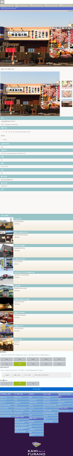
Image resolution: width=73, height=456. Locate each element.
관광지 (7, 375)
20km (59, 364)
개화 (16, 400)
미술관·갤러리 (33, 400)
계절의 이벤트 (19, 416)
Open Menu (2, 2)
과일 (45, 419)
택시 (60, 399)
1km (59, 359)
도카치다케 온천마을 (5, 416)
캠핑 (31, 432)
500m (46, 359)
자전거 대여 (61, 402)
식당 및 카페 (47, 397)
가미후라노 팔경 (5, 394)
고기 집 (46, 416)
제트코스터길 (3, 397)
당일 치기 (32, 435)
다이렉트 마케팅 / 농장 (49, 413)
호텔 (31, 427)
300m (33, 359)
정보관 (31, 405)
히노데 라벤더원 (4, 408)
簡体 (16, 4)
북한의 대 (17, 420)
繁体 (30, 4)
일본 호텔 (32, 421)
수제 (31, 415)
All (33, 383)
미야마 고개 (3, 400)
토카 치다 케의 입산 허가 (21, 425)
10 (19, 383)
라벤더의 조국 (18, 397)
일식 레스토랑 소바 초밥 (50, 405)
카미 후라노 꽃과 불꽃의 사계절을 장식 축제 (21, 428)
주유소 (60, 404)
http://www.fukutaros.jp (7, 179)
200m (19, 359)
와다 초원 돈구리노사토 (6, 410)
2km (6, 364)
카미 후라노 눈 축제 (19, 422)
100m (6, 359)
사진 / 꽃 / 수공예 (48, 421)
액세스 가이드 (63, 408)
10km (33, 364)
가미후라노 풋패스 (19, 410)
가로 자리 (32, 408)
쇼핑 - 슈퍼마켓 (47, 410)
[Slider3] (66, 103)
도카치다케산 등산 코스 (20, 408)
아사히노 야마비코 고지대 (6, 413)
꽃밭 (31, 397)
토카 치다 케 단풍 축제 (20, 431)
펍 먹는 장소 (47, 400)
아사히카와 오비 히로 (64, 411)
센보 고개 (2, 402)
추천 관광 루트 (18, 413)
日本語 (60, 4)
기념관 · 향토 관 (33, 402)
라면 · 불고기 (47, 402)
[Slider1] (66, 84)
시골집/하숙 (32, 429)
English (1, 4)
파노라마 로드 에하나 (5, 405)
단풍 (16, 405)
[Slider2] (66, 94)
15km (46, 364)
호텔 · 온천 (17, 375)
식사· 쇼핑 (27, 375)
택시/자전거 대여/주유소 (42, 375)
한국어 (45, 4)
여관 (31, 424)
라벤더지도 (17, 402)
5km (20, 364)
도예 (31, 410)
